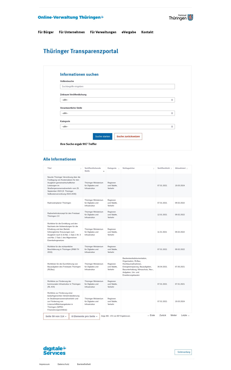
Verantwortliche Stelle (71, 108)
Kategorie (65, 121)
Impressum (44, 364)
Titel (49, 168)
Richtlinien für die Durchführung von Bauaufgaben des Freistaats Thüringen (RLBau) (64, 267)
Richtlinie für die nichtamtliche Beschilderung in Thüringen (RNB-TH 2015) (63, 249)
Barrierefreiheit (84, 364)
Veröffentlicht (163, 168)
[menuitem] (46, 32)
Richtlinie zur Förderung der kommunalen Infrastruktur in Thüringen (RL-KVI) (63, 284)
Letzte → (185, 315)
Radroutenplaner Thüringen (59, 203)
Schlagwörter (129, 168)
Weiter (174, 315)
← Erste (151, 315)
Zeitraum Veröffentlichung (73, 94)
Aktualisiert (180, 168)
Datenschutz (63, 364)
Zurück (162, 315)
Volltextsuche (67, 81)
